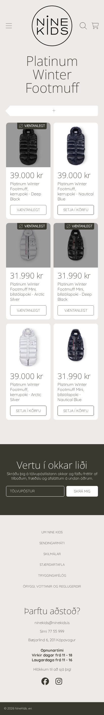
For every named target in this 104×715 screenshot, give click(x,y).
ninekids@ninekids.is (52, 622)
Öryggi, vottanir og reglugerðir (52, 586)
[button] (8, 25)
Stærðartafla (52, 564)
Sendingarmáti (52, 543)
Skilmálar (52, 554)
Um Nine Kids (52, 532)
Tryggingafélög (52, 575)
